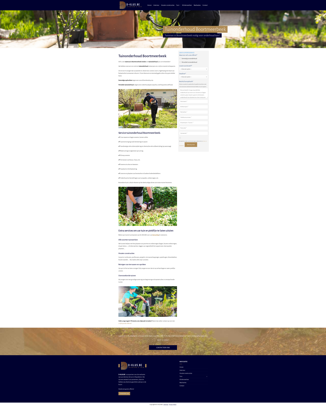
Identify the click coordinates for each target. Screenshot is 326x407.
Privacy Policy (172, 404)
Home (149, 5)
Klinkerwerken (187, 5)
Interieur (156, 5)
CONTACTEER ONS (163, 347)
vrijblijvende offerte (124, 323)
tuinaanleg (155, 235)
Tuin (177, 5)
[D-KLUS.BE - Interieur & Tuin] (131, 5)
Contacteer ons (124, 393)
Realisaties (197, 5)
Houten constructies (167, 5)
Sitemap (165, 404)
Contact (205, 5)
